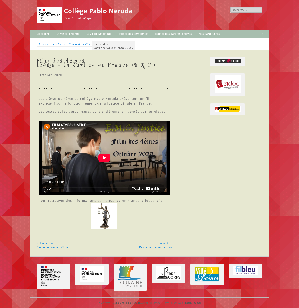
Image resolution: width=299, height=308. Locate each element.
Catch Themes (193, 302)
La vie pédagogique (98, 34)
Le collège (43, 34)
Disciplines (58, 44)
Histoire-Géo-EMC (79, 44)
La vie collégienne (68, 34)
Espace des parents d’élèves (173, 34)
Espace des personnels (133, 34)
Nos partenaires (209, 34)
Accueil (43, 44)
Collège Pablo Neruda (98, 11)
